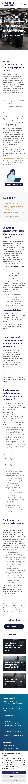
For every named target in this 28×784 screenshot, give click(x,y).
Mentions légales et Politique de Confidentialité (12, 732)
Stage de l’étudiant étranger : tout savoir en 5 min (13, 664)
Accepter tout (14, 772)
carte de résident (13, 98)
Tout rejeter (14, 780)
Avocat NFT (7, 710)
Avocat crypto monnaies (10, 701)
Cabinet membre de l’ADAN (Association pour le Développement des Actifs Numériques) (13, 725)
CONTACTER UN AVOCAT (14, 184)
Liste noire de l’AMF (9, 729)
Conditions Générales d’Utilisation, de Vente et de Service (13, 735)
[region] (14, 767)
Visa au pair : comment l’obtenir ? (13, 681)
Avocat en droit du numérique (12, 708)
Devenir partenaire (9, 721)
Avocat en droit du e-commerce (12, 706)
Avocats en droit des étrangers (13, 158)
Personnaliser (14, 776)
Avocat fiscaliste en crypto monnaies (13, 703)
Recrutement (7, 719)
